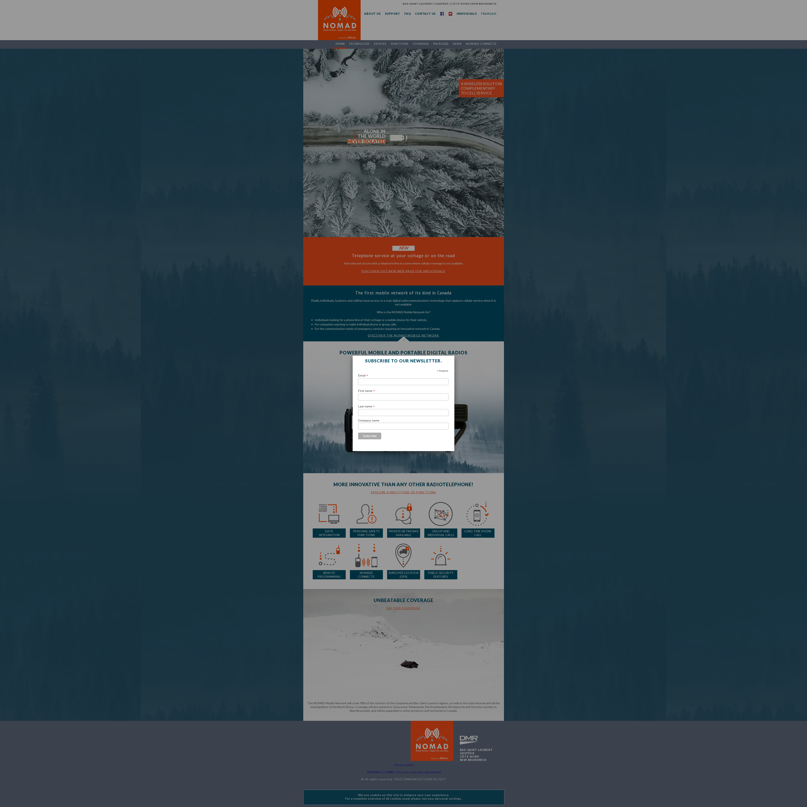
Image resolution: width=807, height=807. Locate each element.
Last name (366, 406)
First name (366, 391)
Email (363, 376)
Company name (368, 420)
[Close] (454, 355)
